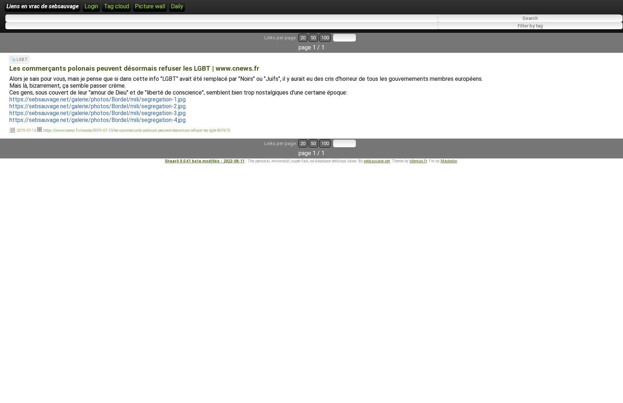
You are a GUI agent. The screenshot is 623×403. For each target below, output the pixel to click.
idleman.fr (418, 161)
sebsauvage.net (377, 161)
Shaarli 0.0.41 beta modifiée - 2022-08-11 (204, 161)
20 (302, 37)
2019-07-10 (26, 130)
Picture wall (150, 6)
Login (91, 6)
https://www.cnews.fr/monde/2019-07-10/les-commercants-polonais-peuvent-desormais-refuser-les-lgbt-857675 (136, 130)
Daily (177, 6)
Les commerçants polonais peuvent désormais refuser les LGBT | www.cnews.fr (134, 69)
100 (325, 37)
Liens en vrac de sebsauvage (42, 6)
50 (313, 37)
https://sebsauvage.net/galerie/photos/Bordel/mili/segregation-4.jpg (97, 120)
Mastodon (449, 161)
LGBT (22, 59)
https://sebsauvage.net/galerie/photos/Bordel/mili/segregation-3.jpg (97, 113)
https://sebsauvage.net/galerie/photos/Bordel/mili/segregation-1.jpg (97, 99)
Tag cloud (116, 6)
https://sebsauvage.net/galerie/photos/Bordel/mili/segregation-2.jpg (97, 106)
